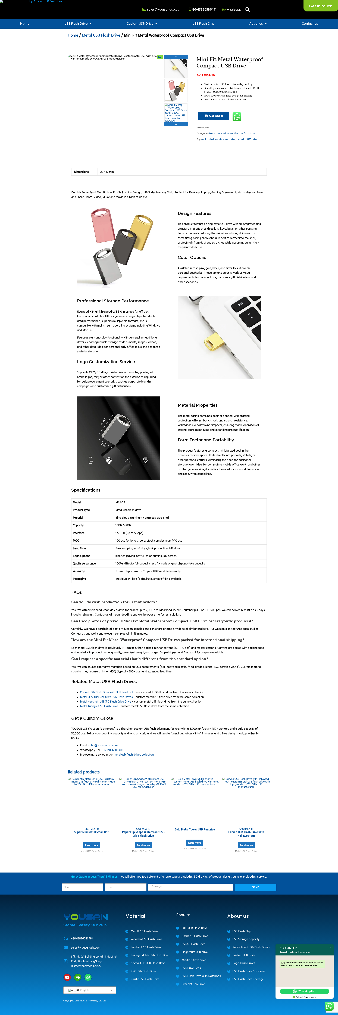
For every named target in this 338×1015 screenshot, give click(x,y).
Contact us (310, 23)
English (84, 990)
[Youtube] (67, 977)
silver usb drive (227, 139)
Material (135, 915)
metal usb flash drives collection (134, 754)
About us (256, 23)
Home (24, 23)
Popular (183, 914)
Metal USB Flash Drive (101, 35)
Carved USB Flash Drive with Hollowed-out (106, 692)
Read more (91, 845)
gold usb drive (210, 139)
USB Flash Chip (203, 23)
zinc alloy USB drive (247, 139)
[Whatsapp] (88, 977)
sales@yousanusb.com (103, 745)
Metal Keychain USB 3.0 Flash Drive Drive (105, 701)
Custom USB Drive (140, 23)
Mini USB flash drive (244, 133)
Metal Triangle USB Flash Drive (99, 706)
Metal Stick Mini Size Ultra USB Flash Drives (106, 697)
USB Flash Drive (76, 23)
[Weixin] (78, 977)
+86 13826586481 (112, 750)
